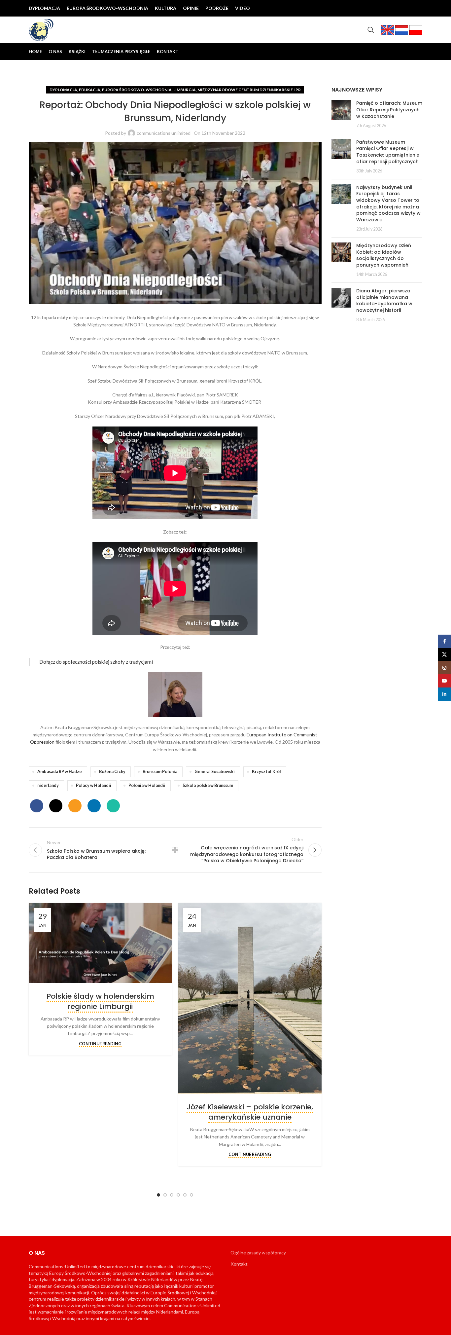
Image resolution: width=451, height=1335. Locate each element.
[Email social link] (75, 805)
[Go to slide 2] (165, 1195)
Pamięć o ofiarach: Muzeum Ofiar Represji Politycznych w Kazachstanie (389, 109)
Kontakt (239, 1264)
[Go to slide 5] (185, 1195)
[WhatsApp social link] (113, 805)
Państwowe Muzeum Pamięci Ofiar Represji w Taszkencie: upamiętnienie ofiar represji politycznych (387, 152)
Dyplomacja (63, 89)
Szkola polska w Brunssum (208, 785)
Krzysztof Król (266, 771)
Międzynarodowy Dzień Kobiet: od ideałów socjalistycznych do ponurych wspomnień (383, 255)
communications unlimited (164, 133)
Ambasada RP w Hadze (59, 771)
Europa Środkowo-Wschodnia (137, 89)
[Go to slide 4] (178, 1195)
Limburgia (184, 89)
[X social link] (385, 8)
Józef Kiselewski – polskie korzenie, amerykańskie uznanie (250, 1112)
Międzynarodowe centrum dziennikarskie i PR (249, 89)
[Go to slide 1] (158, 1195)
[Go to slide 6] (191, 1195)
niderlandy (48, 785)
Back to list (175, 850)
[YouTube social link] (406, 8)
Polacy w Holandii (93, 785)
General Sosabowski (214, 771)
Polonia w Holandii (146, 785)
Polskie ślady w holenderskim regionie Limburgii (100, 1001)
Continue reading (100, 1043)
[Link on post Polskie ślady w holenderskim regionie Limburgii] (100, 943)
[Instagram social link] (396, 8)
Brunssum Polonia (160, 771)
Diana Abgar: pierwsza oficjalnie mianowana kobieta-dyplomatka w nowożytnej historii (384, 300)
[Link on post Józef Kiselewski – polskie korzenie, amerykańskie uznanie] (249, 998)
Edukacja (89, 89)
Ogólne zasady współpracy (258, 1252)
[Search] (370, 29)
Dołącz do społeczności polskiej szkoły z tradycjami (96, 662)
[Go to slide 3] (171, 1195)
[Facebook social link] (375, 8)
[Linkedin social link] (417, 8)
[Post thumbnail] (341, 114)
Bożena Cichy (112, 771)
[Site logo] (41, 29)
